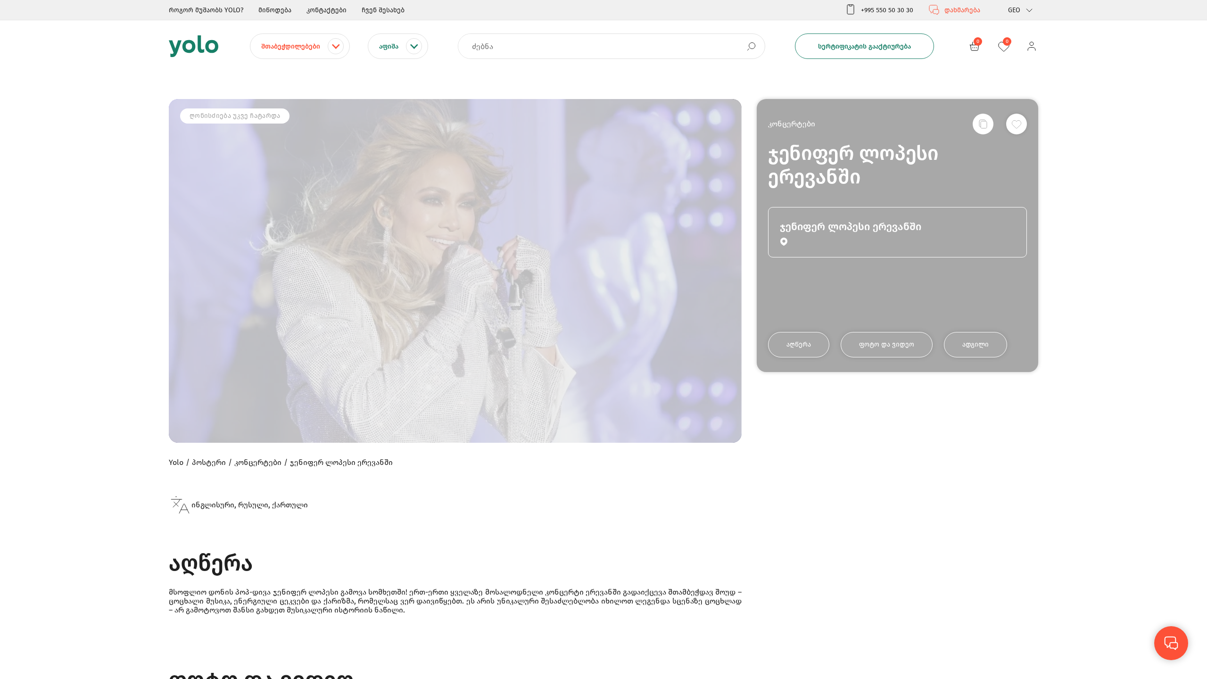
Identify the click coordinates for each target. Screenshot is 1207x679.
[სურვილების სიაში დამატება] (1016, 124)
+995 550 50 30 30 (887, 10)
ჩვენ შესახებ (383, 10)
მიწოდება (274, 10)
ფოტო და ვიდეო (886, 344)
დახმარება (962, 10)
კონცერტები (791, 123)
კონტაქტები (326, 10)
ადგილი (975, 344)
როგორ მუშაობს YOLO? (206, 10)
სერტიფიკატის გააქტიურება (864, 46)
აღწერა (798, 344)
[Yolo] (193, 46)
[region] (603, 339)
